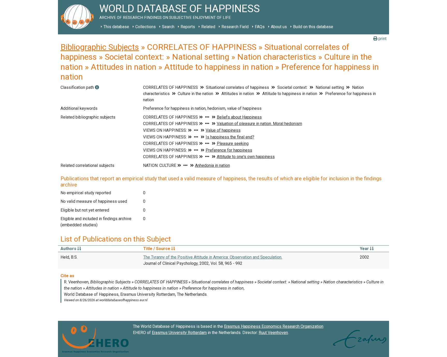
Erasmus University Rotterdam (179, 332)
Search (168, 26)
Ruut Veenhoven (273, 332)
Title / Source (157, 248)
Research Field (235, 26)
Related (208, 26)
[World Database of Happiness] (78, 17)
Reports (188, 26)
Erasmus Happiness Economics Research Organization (273, 326)
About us (279, 26)
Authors (69, 248)
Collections (145, 26)
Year (365, 248)
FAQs (260, 26)
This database (116, 26)
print (381, 38)
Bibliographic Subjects (100, 47)
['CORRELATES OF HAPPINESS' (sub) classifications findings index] (97, 87)
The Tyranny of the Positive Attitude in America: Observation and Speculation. (212, 257)
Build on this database (313, 26)
